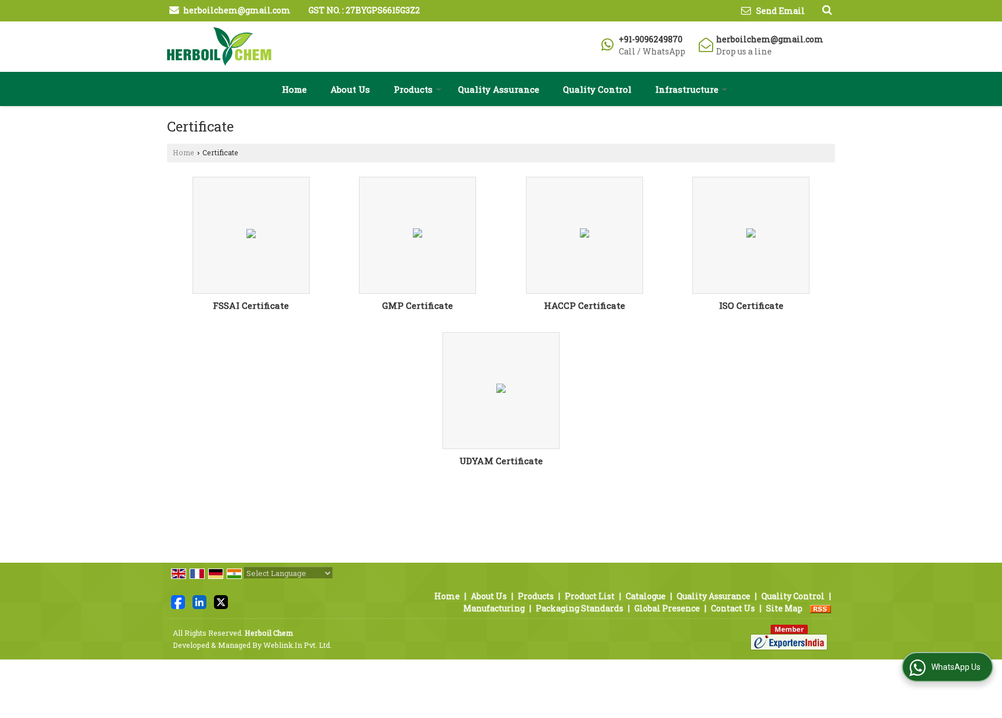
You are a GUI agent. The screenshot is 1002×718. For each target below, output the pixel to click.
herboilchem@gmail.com (237, 10)
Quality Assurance (498, 89)
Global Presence (667, 608)
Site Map (784, 608)
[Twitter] (221, 601)
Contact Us (733, 608)
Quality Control (597, 89)
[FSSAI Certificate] (251, 235)
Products (413, 89)
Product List (590, 596)
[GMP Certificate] (417, 235)
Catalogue (646, 596)
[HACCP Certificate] (584, 235)
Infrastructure (686, 89)
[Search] (825, 9)
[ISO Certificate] (751, 235)
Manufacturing (494, 608)
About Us (350, 89)
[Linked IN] (199, 601)
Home (294, 89)
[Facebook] (178, 601)
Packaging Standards (579, 608)
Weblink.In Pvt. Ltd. (297, 645)
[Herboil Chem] (219, 46)
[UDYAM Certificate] (501, 390)
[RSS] (820, 608)
